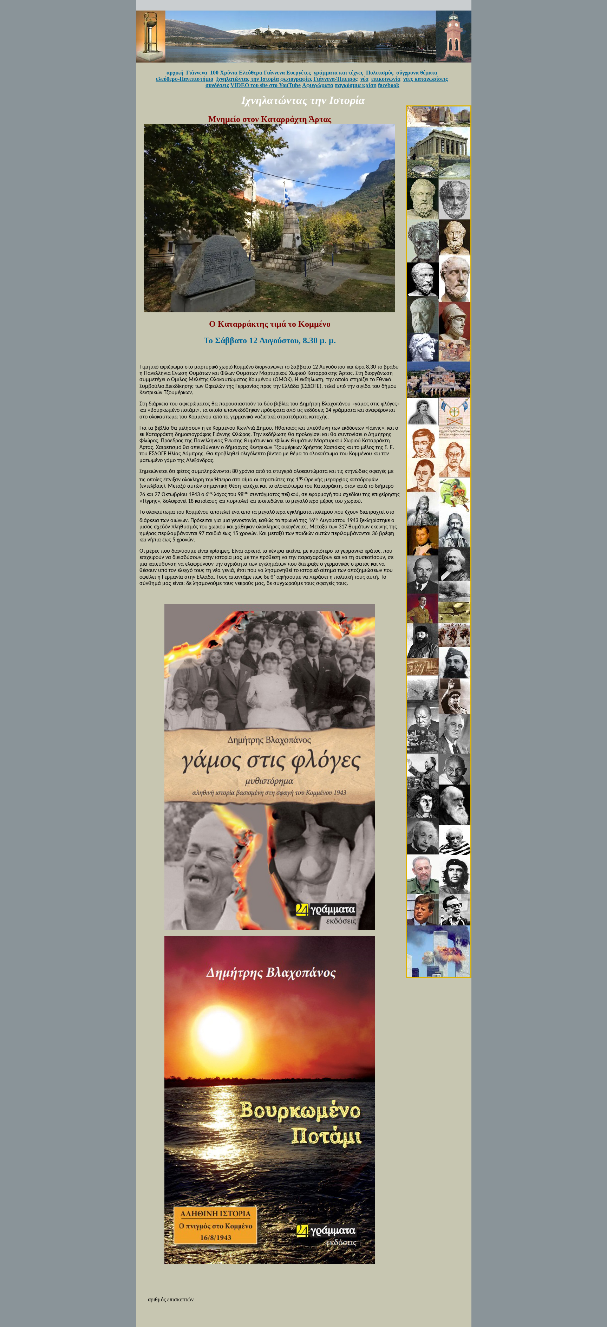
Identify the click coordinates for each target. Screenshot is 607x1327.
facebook (388, 85)
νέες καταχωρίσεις (425, 79)
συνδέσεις (217, 85)
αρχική (175, 73)
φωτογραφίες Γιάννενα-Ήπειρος (319, 79)
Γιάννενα (196, 73)
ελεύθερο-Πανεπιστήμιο (184, 79)
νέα (364, 79)
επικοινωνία (385, 79)
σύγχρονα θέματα (416, 73)
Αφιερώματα (317, 85)
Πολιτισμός (379, 73)
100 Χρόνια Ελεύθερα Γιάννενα (247, 73)
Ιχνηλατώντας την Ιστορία (247, 79)
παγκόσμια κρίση (356, 85)
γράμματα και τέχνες (338, 73)
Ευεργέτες (298, 73)
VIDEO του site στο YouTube (265, 85)
